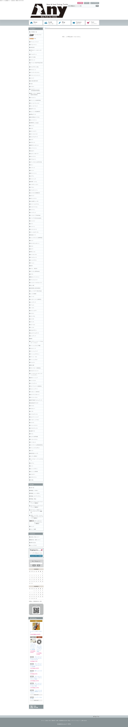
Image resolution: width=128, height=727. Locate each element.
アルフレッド (33, 69)
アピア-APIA (33, 57)
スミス (32, 240)
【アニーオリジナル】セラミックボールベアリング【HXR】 (36, 665)
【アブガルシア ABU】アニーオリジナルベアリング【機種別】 (36, 511)
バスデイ (32, 313)
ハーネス (32, 307)
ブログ (64, 22)
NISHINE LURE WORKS (35, 288)
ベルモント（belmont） (35, 391)
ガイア (32, 139)
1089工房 (32, 47)
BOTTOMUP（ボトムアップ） (37, 400)
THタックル (33, 251)
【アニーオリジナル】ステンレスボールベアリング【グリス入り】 (36, 658)
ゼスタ (32, 246)
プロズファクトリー (35, 370)
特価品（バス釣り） (35, 490)
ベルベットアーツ (34, 388)
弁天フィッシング (34, 377)
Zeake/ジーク (33, 234)
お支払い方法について (35, 537)
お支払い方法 (48, 720)
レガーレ (32, 463)
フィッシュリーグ (34, 351)
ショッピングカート (92, 22)
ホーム (36, 22)
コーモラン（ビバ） (35, 184)
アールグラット (34, 54)
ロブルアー (33, 474)
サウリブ (32, 195)
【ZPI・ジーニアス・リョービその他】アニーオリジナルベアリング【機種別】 (37, 517)
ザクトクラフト (34, 198)
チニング (32, 526)
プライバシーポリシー (75, 720)
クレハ (32, 164)
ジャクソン (33, 226)
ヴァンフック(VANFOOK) (36, 100)
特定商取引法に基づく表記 (64, 720)
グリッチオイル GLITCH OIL (36, 162)
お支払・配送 (50, 22)
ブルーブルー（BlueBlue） (36, 368)
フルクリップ (33, 348)
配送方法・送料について (35, 539)
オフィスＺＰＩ (34, 131)
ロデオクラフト (34, 477)
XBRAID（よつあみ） (35, 122)
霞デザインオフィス (35, 145)
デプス (32, 274)
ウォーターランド (34, 106)
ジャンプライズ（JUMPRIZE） (37, 237)
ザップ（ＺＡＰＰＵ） (35, 204)
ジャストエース (34, 229)
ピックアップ (33, 335)
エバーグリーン (34, 120)
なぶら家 (32, 285)
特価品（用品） (34, 498)
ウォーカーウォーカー (35, 103)
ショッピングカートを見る (36, 556)
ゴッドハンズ (33, 178)
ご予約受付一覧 (34, 31)
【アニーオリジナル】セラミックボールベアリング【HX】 (39, 649)
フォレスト (33, 362)
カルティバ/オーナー (35, 153)
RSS (35, 706)
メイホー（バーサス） (35, 419)
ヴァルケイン (33, 97)
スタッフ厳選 (33, 529)
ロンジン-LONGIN (34, 471)
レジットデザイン (34, 468)
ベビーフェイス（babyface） (36, 386)
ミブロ (32, 411)
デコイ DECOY (34, 268)
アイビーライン (34, 44)
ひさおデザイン (34, 330)
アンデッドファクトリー (35, 75)
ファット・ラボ (34, 356)
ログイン (87, 3)
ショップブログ (34, 545)
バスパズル (33, 316)
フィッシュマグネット (35, 354)
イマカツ (32, 86)
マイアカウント (94, 3)
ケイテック (33, 167)
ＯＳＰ (32, 128)
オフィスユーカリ (34, 134)
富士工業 (32, 365)
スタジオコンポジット (35, 243)
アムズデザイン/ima (34, 66)
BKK (31, 338)
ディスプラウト (34, 260)
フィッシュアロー (34, 359)
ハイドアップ (33, 302)
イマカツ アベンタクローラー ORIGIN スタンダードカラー (36, 692)
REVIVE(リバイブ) (34, 453)
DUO (32, 265)
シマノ (32, 223)
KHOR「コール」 (34, 181)
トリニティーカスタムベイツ (36, 282)
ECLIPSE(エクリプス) (35, 117)
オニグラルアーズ (34, 136)
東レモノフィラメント (35, 276)
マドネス (32, 405)
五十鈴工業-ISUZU (34, 80)
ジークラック (33, 212)
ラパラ (32, 450)
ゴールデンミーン (34, 190)
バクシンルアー (34, 310)
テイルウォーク (34, 257)
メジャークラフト (34, 425)
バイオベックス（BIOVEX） (36, 299)
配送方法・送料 (55, 720)
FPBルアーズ (33, 114)
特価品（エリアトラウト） (36, 496)
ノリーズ (32, 296)
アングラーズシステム (35, 72)
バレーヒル (33, 324)
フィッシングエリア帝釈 (35, 345)
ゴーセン (32, 187)
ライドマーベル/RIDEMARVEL (37, 445)
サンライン (33, 209)
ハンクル (32, 327)
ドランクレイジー (34, 279)
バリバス (32, 321)
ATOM (36, 707)
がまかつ (32, 150)
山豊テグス (33, 431)
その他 (32, 479)
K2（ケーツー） (34, 173)
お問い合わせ (78, 22)
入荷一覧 (32, 487)
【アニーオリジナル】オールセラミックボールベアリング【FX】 (36, 678)
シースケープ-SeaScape (35, 215)
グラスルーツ (33, 159)
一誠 (31, 83)
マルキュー (33, 408)
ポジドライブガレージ (35, 394)
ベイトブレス (33, 380)
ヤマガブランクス (34, 428)
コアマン (32, 176)
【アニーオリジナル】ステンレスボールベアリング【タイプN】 (36, 685)
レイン (32, 465)
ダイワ (32, 248)
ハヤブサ (32, 319)
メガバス (32, 422)
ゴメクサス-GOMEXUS (35, 192)
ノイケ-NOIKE (33, 293)
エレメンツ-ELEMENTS (35, 111)
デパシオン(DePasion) (35, 271)
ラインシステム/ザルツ (35, 447)
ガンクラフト (33, 156)
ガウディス (33, 142)
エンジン (32, 125)
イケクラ (32, 78)
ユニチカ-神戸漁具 (34, 436)
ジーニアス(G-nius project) (36, 218)
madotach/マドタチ (34, 402)
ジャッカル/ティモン (35, 232)
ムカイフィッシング (35, 416)
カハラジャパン (34, 148)
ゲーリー (32, 170)
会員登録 (80, 3)
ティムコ (32, 262)
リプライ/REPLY (34, 456)
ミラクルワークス (34, 414)
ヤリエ (32, 433)
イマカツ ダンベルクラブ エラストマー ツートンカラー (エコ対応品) (33, 647)
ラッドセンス (33, 442)
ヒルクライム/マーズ (35, 333)
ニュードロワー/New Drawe (36, 291)
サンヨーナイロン (34, 206)
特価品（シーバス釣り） (35, 493)
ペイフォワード (34, 383)
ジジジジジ (33, 220)
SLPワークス (33, 108)
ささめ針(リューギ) (34, 201)
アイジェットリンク (35, 41)
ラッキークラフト (34, 439)
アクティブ (33, 59)
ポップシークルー (34, 397)
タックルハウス (34, 254)
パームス (32, 305)
